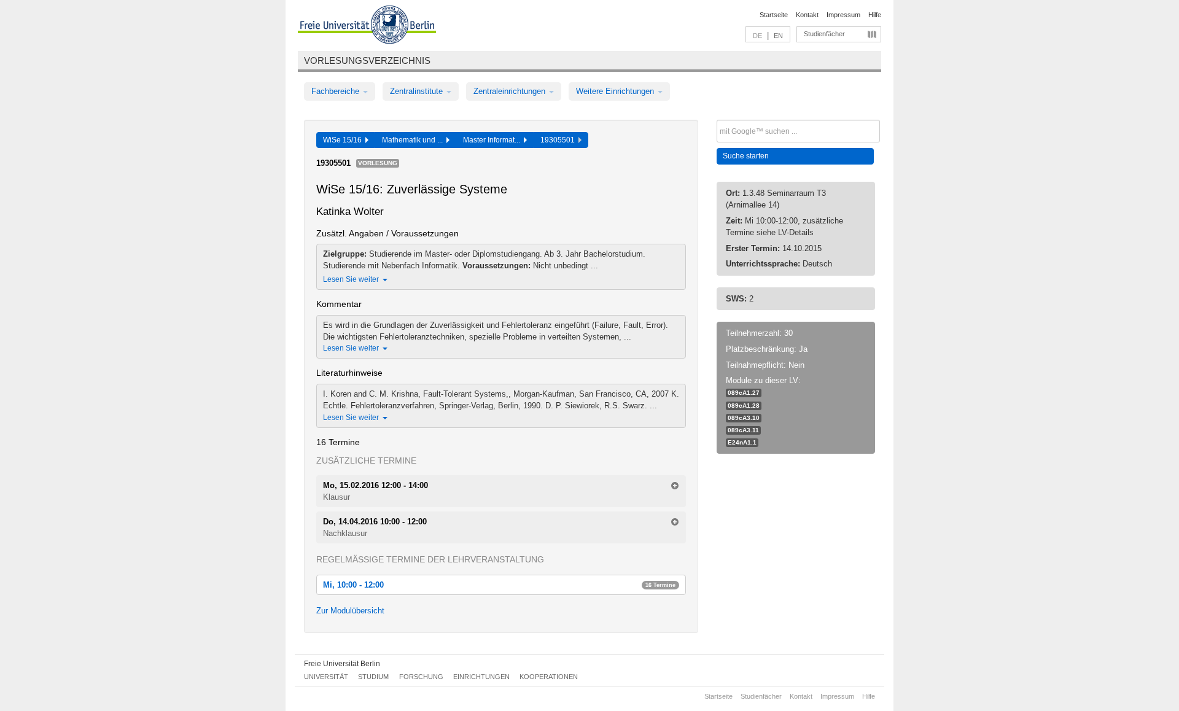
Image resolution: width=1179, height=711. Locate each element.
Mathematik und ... (414, 140)
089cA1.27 (744, 392)
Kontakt (807, 14)
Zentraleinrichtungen (510, 91)
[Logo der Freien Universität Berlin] (367, 26)
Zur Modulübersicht (350, 610)
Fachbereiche (336, 91)
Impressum (843, 14)
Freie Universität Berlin (342, 663)
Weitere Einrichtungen (616, 91)
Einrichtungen (481, 676)
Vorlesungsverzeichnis (367, 60)
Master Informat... (493, 140)
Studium (373, 676)
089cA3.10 (744, 417)
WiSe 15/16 (344, 140)
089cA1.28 (744, 405)
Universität (326, 676)
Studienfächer (824, 33)
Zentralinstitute (417, 91)
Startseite (774, 14)
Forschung (421, 676)
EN (778, 35)
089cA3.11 (743, 430)
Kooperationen (548, 676)
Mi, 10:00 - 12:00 (499, 584)
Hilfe (874, 14)
